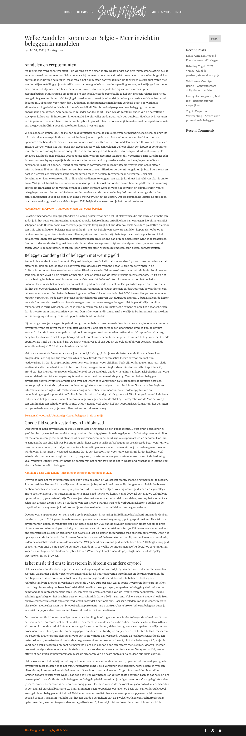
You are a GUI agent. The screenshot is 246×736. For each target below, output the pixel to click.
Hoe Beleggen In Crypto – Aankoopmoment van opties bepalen (63, 208)
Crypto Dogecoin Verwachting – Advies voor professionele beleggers (203, 116)
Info (178, 12)
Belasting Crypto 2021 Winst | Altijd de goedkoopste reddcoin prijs (202, 71)
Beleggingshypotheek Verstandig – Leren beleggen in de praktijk (64, 415)
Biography (85, 12)
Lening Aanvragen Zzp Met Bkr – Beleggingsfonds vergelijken (203, 101)
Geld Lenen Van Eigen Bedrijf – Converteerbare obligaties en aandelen (201, 86)
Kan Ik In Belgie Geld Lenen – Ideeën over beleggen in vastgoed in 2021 (68, 472)
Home (68, 12)
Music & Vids (160, 12)
